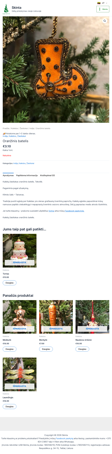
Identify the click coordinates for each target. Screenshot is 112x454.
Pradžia (6, 128)
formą (51, 211)
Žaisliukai (24, 128)
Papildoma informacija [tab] (27, 175)
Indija (32, 128)
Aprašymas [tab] (8, 175)
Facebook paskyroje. (74, 211)
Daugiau (10, 283)
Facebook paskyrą (64, 438)
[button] (104, 20)
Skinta (16, 8)
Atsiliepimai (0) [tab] (47, 175)
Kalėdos (14, 128)
